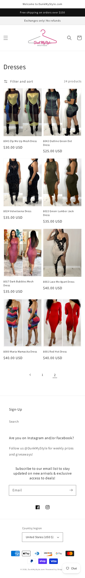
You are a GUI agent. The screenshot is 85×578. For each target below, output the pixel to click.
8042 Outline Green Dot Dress (57, 143)
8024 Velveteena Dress (17, 211)
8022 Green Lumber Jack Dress (58, 213)
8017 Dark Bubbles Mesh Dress (18, 283)
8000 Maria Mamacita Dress (20, 351)
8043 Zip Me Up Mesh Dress (20, 141)
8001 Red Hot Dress (55, 351)
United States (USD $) (39, 537)
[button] (6, 38)
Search (14, 421)
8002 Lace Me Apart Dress (58, 281)
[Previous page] (30, 375)
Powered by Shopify (55, 569)
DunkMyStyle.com (36, 569)
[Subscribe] (71, 490)
